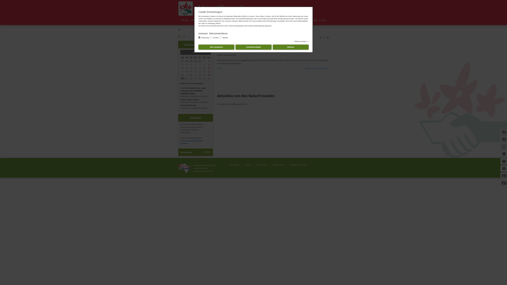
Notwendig (205, 38)
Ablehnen (290, 47)
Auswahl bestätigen (253, 47)
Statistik (225, 38)
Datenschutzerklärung (218, 33)
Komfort (216, 38)
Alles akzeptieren (216, 47)
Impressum (203, 33)
